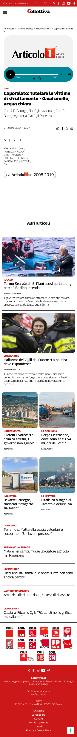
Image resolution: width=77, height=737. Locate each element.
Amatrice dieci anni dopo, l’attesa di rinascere (37, 595)
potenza (9, 151)
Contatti (7, 3)
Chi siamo (38, 710)
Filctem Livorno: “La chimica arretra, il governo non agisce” (19, 439)
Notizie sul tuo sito (38, 722)
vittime (25, 161)
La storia (38, 726)
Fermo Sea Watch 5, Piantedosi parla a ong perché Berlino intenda (37, 286)
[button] (57, 128)
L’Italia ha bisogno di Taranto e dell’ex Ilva (56, 502)
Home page (9, 28)
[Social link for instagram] (63, 3)
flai (6, 164)
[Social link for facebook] (58, 3)
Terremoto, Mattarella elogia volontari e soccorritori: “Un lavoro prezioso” (33, 531)
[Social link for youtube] (68, 3)
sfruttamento (12, 154)
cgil (21, 148)
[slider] (36, 74)
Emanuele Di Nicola (12, 369)
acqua (20, 151)
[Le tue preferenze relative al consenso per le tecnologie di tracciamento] (70, 730)
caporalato (11, 161)
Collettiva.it (38, 677)
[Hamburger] (5, 12)
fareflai (8, 157)
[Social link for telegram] (73, 3)
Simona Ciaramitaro (12, 293)
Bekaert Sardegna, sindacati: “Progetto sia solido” (18, 504)
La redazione (21, 3)
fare (13, 148)
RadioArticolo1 (43, 28)
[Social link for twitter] (54, 3)
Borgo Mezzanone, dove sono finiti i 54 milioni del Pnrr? (56, 439)
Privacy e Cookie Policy (38, 730)
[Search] (45, 3)
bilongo (21, 157)
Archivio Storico (25, 28)
